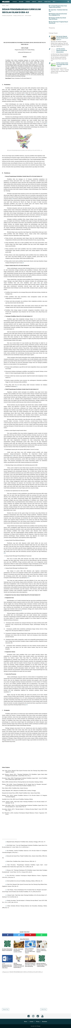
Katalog (15, 1)
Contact (31, 1021)
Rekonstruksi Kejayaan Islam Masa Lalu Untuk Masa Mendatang (30, 965)
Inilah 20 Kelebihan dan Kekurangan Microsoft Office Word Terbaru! (30, 950)
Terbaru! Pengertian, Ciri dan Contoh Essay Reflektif (41, 950)
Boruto (40, 1)
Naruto (34, 1)
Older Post (43, 1009)
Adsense (28, 1)
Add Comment (28, 15)
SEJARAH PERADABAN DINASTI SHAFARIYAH (7, 950)
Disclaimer (44, 1021)
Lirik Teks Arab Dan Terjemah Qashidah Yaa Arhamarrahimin (61, 50)
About (25, 1021)
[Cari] (68, 1)
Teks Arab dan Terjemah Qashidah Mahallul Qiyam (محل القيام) (62, 38)
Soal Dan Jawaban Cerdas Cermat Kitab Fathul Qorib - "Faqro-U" (62, 64)
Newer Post (5, 1009)
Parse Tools (47, 1)
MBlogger (5, 2)
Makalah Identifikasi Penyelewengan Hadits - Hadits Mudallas (42, 965)
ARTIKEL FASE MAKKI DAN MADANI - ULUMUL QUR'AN (18, 950)
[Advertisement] (24, 27)
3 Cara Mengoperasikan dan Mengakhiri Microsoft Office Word (7, 965)
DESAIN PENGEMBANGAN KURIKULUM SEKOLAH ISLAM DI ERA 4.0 (19, 965)
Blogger (21, 1)
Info (54, 1)
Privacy (37, 1021)
